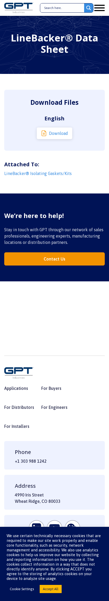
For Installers (16, 426)
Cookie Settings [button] (22, 589)
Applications (16, 388)
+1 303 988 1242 (31, 461)
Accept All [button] (50, 589)
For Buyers (51, 388)
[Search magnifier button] (88, 7)
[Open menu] (99, 8)
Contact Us (54, 259)
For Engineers (54, 407)
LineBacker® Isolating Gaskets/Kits (38, 173)
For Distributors (19, 407)
